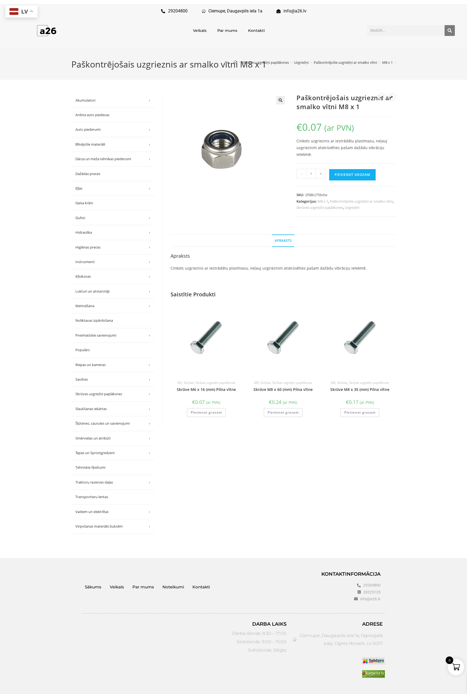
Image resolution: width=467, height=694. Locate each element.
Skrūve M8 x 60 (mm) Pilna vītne (283, 389)
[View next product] (392, 97)
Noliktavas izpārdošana (94, 320)
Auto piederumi (112, 129)
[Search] (450, 30)
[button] (280, 100)
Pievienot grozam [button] (206, 412)
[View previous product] (382, 97)
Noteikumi (173, 586)
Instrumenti (112, 261)
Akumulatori (112, 100)
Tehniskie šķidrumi (90, 467)
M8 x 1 (323, 201)
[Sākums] (235, 62)
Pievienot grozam (352, 174)
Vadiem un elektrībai (112, 511)
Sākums (93, 586)
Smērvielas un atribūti (112, 438)
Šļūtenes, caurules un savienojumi (112, 423)
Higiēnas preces (112, 247)
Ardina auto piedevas (92, 114)
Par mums (227, 30)
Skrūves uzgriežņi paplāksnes (319, 207)
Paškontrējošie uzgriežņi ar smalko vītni (361, 201)
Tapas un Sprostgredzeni (112, 452)
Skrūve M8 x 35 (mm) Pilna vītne (359, 389)
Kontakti (256, 30)
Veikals (199, 30)
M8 (256, 382)
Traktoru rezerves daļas (112, 482)
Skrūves (189, 382)
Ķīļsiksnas (112, 276)
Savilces (112, 379)
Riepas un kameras (112, 364)
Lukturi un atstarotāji (112, 291)
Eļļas (112, 188)
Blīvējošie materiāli (112, 144)
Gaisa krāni (84, 202)
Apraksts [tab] (283, 240)
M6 (179, 382)
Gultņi (112, 217)
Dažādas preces (87, 173)
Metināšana (112, 305)
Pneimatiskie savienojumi (112, 335)
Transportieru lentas (91, 496)
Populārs (82, 349)
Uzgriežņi (352, 207)
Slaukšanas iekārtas (112, 408)
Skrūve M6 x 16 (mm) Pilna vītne (206, 389)
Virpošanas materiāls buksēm (112, 526)
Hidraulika (112, 232)
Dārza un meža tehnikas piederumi (112, 158)
